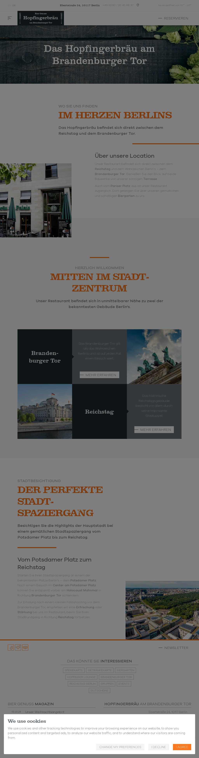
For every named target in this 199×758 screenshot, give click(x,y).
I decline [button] (158, 747)
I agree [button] (182, 747)
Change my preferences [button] (120, 747)
